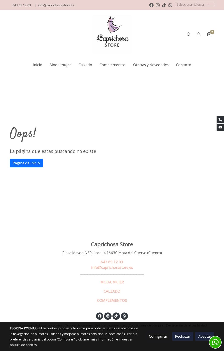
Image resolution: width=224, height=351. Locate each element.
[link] (112, 34)
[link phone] (220, 119)
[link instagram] (158, 5)
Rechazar (182, 336)
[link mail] (220, 127)
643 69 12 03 (21, 5)
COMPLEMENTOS (112, 300)
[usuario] (198, 34)
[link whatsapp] (170, 5)
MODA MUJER (112, 281)
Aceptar (204, 336)
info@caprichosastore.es (56, 5)
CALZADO (112, 291)
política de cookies (23, 344)
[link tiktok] (164, 5)
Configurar (158, 336)
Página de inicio (26, 162)
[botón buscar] (188, 34)
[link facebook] (151, 5)
